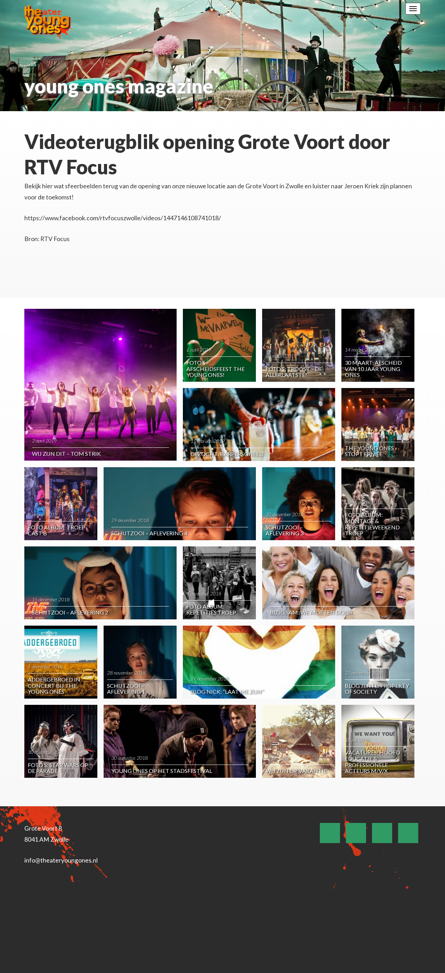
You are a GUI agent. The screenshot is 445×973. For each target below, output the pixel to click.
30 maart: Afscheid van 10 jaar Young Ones (373, 368)
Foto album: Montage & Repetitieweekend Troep (372, 523)
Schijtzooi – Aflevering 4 (149, 533)
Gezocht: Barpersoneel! (227, 454)
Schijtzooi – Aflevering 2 (70, 612)
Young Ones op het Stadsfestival (161, 770)
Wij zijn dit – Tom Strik (66, 453)
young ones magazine (118, 86)
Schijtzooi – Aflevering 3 (285, 530)
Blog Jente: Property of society (377, 688)
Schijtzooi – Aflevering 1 (126, 688)
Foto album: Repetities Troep (211, 609)
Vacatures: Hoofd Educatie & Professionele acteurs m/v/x (372, 761)
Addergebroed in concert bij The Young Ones (54, 685)
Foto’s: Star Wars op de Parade (58, 767)
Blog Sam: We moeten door (311, 612)
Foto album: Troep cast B (56, 530)
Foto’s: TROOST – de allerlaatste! (294, 371)
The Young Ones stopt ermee (369, 451)
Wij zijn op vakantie (296, 770)
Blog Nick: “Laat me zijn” (227, 691)
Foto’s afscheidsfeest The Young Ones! (215, 368)
